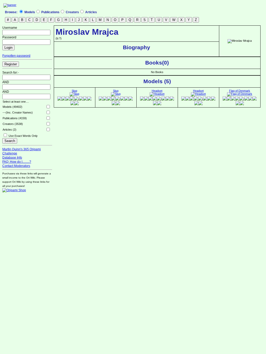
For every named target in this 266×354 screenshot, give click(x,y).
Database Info (12, 157)
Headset (157, 90)
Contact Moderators (16, 166)
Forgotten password (16, 56)
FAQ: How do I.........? (16, 162)
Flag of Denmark (239, 90)
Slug (74, 90)
